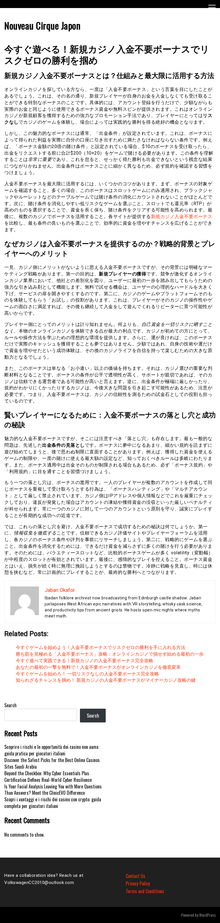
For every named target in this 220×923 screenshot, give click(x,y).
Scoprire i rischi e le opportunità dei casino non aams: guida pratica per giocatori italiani (51, 750)
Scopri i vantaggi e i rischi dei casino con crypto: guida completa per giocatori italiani (52, 802)
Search (10, 705)
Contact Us (135, 876)
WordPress (207, 915)
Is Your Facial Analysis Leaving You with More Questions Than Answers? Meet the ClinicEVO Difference (53, 789)
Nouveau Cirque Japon (42, 25)
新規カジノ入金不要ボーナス (182, 216)
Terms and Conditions (145, 891)
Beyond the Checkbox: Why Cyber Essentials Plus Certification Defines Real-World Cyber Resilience (48, 776)
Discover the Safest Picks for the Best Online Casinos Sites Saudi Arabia (52, 763)
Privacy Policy (138, 883)
